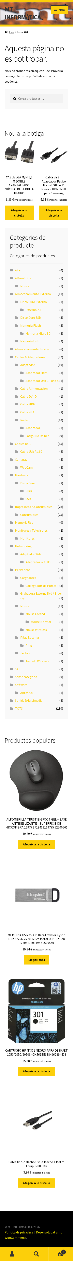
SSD (28, 499)
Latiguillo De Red (37, 436)
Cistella (56, 1250)
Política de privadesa (19, 1232)
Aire (17, 270)
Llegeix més (36, 960)
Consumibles (29, 515)
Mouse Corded (35, 614)
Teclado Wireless (37, 661)
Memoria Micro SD (38, 333)
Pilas (29, 645)
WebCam (26, 467)
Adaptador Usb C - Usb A (42, 381)
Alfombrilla (23, 278)
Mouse (24, 286)
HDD (29, 491)
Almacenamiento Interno (32, 349)
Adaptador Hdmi (37, 373)
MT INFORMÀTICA (23, 13)
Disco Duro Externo (33, 302)
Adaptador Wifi (30, 554)
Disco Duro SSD (30, 317)
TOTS (19, 708)
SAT (17, 669)
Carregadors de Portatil (42, 586)
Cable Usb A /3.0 (31, 451)
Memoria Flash (30, 325)
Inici (11, 32)
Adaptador (27, 365)
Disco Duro (27, 483)
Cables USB (23, 444)
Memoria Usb (29, 341)
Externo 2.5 (33, 310)
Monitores (27, 538)
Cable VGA (27, 412)
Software (21, 685)
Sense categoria (26, 677)
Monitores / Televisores (31, 530)
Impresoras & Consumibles (33, 507)
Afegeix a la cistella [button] (19, 212)
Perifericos (22, 570)
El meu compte (12, 1254)
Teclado (25, 653)
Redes (24, 420)
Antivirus (26, 693)
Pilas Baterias (30, 637)
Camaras (21, 459)
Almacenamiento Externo (33, 294)
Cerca (36, 1254)
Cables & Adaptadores (30, 357)
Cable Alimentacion (34, 388)
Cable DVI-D (28, 396)
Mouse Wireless (36, 630)
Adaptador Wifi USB (39, 562)
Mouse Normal (41, 622)
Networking (23, 546)
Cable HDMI (28, 404)
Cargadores (28, 578)
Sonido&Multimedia (28, 700)
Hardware (21, 475)
